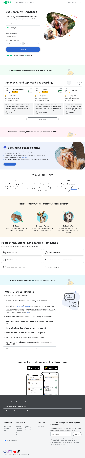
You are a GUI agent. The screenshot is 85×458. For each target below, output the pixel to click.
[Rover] (7, 2)
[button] (29, 2)
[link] (23, 49)
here (28, 312)
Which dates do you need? (13, 40)
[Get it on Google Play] (51, 368)
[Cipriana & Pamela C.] (18, 101)
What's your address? (11, 33)
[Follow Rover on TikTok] (18, 451)
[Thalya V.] (48, 101)
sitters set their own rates (23, 306)
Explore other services (12, 24)
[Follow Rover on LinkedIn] (11, 451)
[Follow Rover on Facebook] (4, 451)
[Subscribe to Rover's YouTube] (14, 451)
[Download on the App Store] (33, 368)
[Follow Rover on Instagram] (8, 451)
